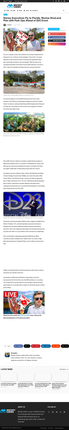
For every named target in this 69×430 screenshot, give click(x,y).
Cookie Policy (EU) (59, 428)
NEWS (14, 10)
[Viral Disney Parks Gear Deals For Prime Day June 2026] (9, 377)
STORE (27, 10)
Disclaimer (50, 428)
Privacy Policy (43, 428)
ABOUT (20, 10)
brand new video (25, 315)
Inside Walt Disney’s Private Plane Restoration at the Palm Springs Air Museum (25, 385)
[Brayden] (4, 25)
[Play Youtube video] (24, 302)
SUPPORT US (35, 10)
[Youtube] (64, 1)
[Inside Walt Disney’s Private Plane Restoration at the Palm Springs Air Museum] (26, 377)
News (5, 14)
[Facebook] (53, 1)
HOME (7, 10)
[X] (61, 1)
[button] (64, 10)
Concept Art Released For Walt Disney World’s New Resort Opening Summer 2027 (43, 385)
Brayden (10, 24)
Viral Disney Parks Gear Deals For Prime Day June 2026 (8, 384)
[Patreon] (59, 1)
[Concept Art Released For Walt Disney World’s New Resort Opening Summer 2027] (43, 377)
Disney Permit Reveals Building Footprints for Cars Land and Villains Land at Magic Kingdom (59, 386)
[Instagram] (56, 1)
